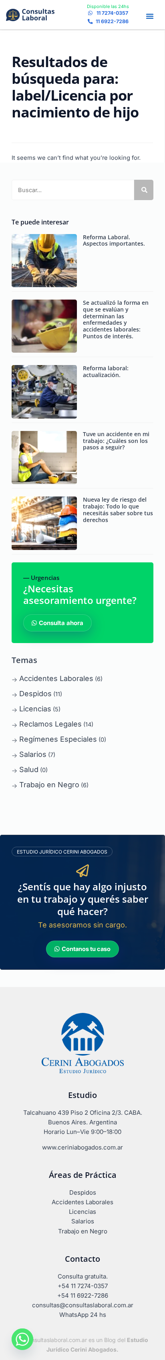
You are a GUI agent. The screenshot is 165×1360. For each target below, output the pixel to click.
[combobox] (73, 190)
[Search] (143, 190)
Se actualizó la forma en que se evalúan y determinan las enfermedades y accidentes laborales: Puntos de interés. (116, 319)
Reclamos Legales (50, 724)
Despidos (35, 693)
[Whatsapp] (22, 1339)
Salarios (32, 754)
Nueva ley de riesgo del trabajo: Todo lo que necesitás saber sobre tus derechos (118, 509)
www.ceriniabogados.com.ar (82, 1147)
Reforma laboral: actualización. (106, 371)
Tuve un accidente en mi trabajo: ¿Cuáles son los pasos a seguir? (116, 440)
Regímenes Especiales (58, 739)
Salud (28, 769)
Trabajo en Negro (49, 784)
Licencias (35, 709)
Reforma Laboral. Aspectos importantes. (114, 240)
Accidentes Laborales (56, 678)
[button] (150, 16)
